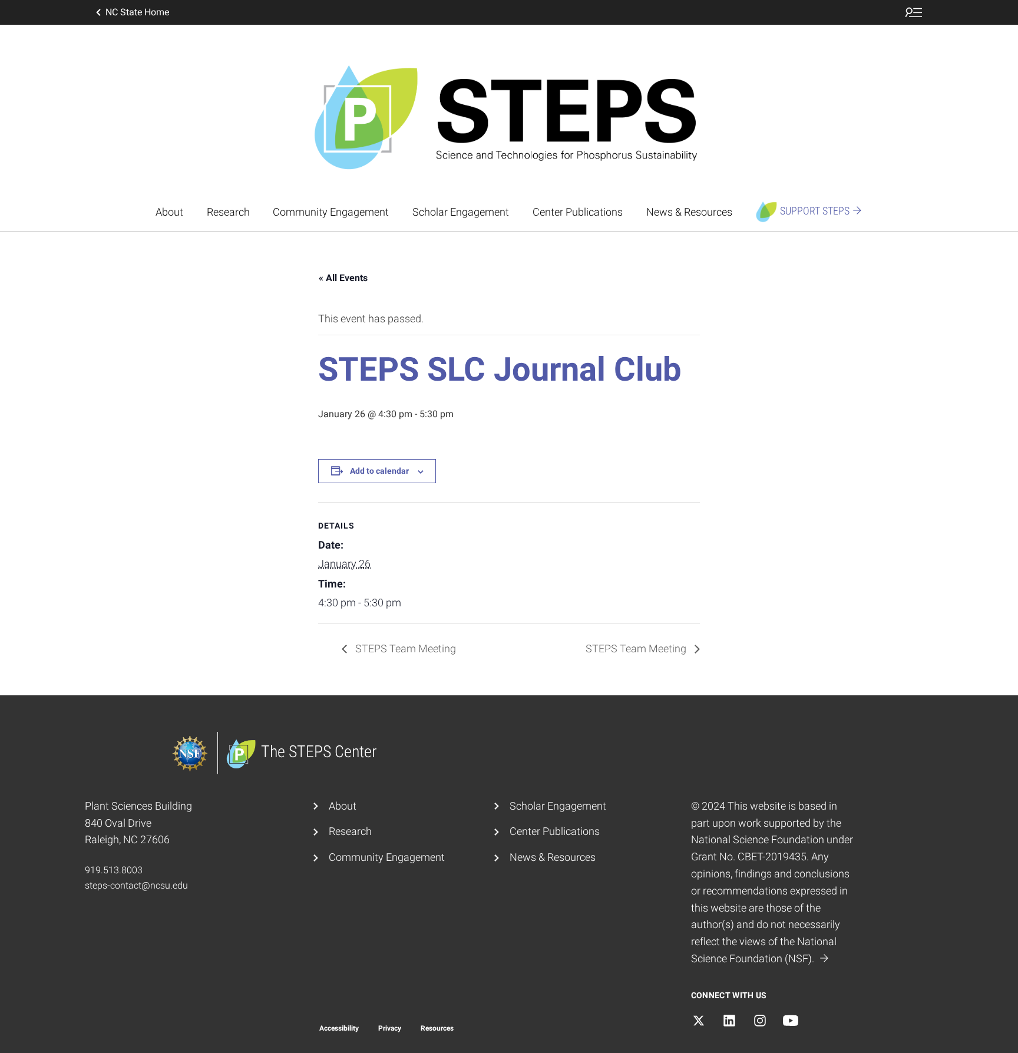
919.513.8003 (114, 870)
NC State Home (137, 12)
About (169, 212)
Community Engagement (331, 212)
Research (228, 212)
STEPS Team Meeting (404, 648)
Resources (437, 1028)
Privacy (389, 1028)
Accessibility (339, 1028)
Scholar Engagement (460, 212)
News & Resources (689, 212)
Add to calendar (379, 471)
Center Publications (578, 212)
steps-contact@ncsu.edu (136, 885)
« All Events (343, 277)
